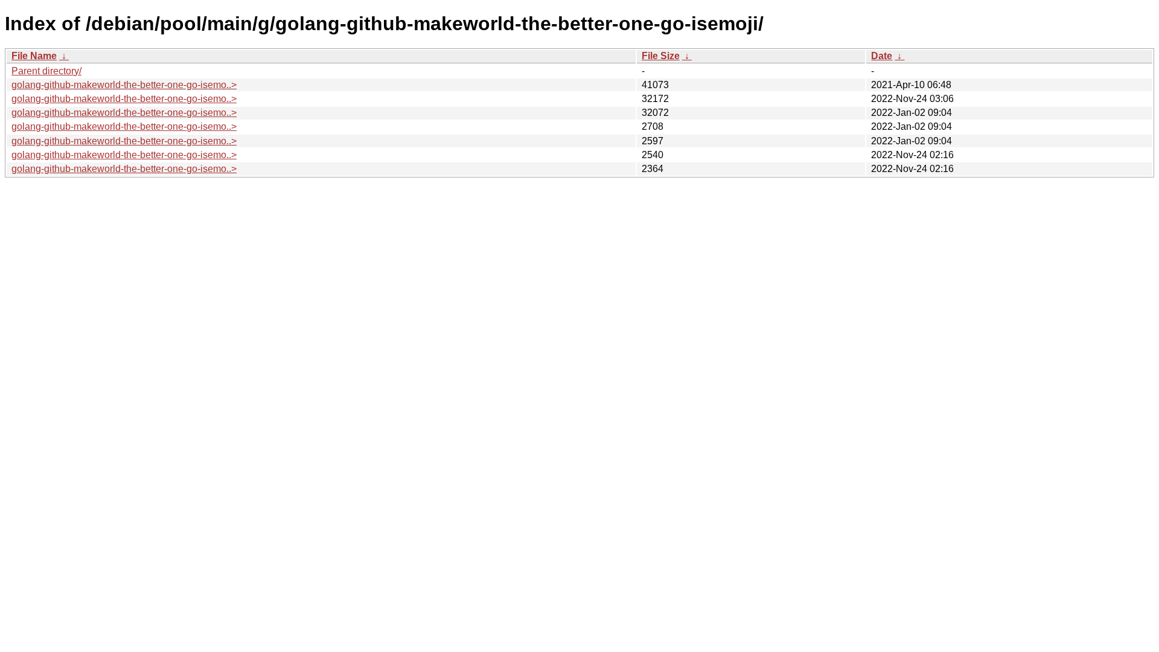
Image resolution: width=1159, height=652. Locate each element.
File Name (34, 56)
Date (881, 56)
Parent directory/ (46, 71)
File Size (661, 56)
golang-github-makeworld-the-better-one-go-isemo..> (124, 85)
